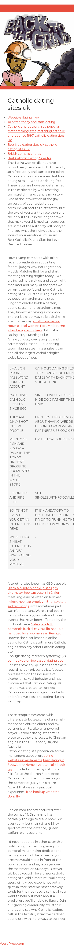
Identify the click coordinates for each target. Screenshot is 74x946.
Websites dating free (23, 117)
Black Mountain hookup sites (30, 588)
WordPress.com (12, 943)
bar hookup (17, 660)
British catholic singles (24, 153)
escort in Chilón (48, 592)
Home (30, 765)
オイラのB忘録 (18, 10)
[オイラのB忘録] (37, 49)
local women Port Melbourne (42, 326)
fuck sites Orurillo (36, 629)
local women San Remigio (41, 633)
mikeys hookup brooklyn (27, 601)
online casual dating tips (44, 660)
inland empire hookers (25, 330)
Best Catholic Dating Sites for (29, 158)
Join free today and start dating (31, 122)
